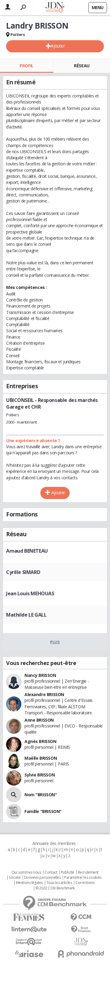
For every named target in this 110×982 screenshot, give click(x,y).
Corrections (84, 883)
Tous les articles (59, 883)
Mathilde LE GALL (26, 614)
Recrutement (88, 872)
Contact (51, 872)
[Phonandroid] (81, 954)
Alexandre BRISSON (44, 694)
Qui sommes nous (26, 872)
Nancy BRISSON (40, 675)
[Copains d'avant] (29, 941)
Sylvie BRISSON (39, 775)
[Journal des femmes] (29, 917)
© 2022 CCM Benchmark (55, 888)
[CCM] (81, 917)
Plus (55, 642)
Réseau (81, 66)
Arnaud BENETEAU (27, 550)
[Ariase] (29, 953)
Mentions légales (29, 883)
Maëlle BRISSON (40, 758)
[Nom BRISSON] (13, 794)
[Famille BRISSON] (13, 811)
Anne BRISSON (39, 720)
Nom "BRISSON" (40, 794)
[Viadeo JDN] (81, 941)
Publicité (67, 872)
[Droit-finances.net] (81, 929)
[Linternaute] (29, 929)
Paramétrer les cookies (82, 877)
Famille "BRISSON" (43, 811)
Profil (26, 66)
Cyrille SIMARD (23, 572)
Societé (14, 877)
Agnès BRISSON (40, 741)
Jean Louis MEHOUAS (30, 593)
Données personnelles (42, 877)
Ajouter (57, 46)
